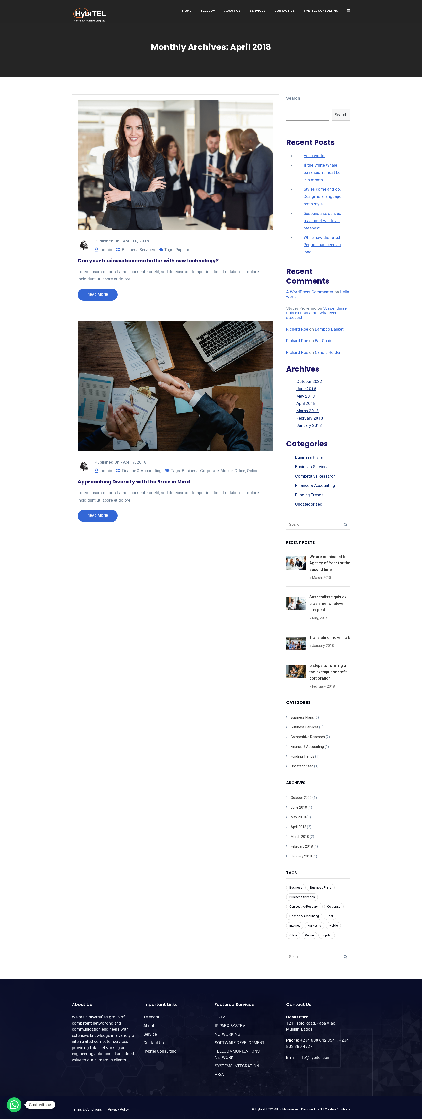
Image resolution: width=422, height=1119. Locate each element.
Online (252, 470)
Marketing (314, 925)
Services (257, 10)
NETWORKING (227, 1034)
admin (106, 249)
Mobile (227, 470)
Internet (294, 925)
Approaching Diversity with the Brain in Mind (134, 481)
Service (150, 1034)
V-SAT (220, 1074)
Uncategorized (308, 504)
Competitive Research (315, 476)
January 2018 (309, 425)
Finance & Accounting (142, 470)
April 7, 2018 (135, 462)
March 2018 (307, 410)
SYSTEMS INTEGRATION (237, 1065)
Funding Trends (309, 494)
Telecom (207, 10)
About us (232, 10)
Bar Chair (323, 340)
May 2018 (305, 396)
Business (190, 470)
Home (186, 10)
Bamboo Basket (329, 329)
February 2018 (309, 418)
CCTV (220, 1017)
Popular (182, 249)
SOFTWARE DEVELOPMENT (239, 1042)
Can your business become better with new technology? (148, 260)
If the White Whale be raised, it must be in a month (322, 172)
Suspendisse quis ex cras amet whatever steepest (322, 220)
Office (239, 470)
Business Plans (309, 457)
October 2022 (309, 381)
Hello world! (314, 155)
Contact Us (284, 10)
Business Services (138, 249)
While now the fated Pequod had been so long (322, 244)
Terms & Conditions (87, 1109)
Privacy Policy (118, 1109)
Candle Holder (328, 352)
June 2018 (306, 388)
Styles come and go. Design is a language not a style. (322, 196)
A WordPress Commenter (309, 291)
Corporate (209, 470)
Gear (330, 916)
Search (293, 98)
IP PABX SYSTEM (230, 1025)
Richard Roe (297, 329)
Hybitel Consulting (321, 10)
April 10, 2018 (136, 241)
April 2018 (306, 403)
